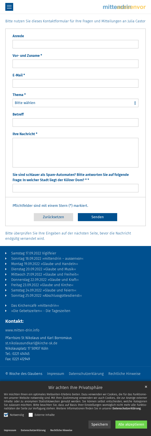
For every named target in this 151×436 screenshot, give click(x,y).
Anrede (18, 36)
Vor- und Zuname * (27, 55)
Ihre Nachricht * (25, 134)
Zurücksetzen (53, 217)
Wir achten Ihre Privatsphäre (75, 387)
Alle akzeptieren (131, 424)
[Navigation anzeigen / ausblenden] (9, 7)
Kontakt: (14, 321)
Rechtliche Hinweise (61, 430)
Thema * (19, 95)
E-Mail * (19, 75)
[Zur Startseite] (124, 7)
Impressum (10, 430)
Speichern (99, 424)
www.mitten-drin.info (22, 330)
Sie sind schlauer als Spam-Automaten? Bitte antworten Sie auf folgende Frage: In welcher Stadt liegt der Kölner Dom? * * (71, 177)
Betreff (18, 114)
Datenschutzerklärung (126, 408)
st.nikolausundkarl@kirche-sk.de (31, 343)
